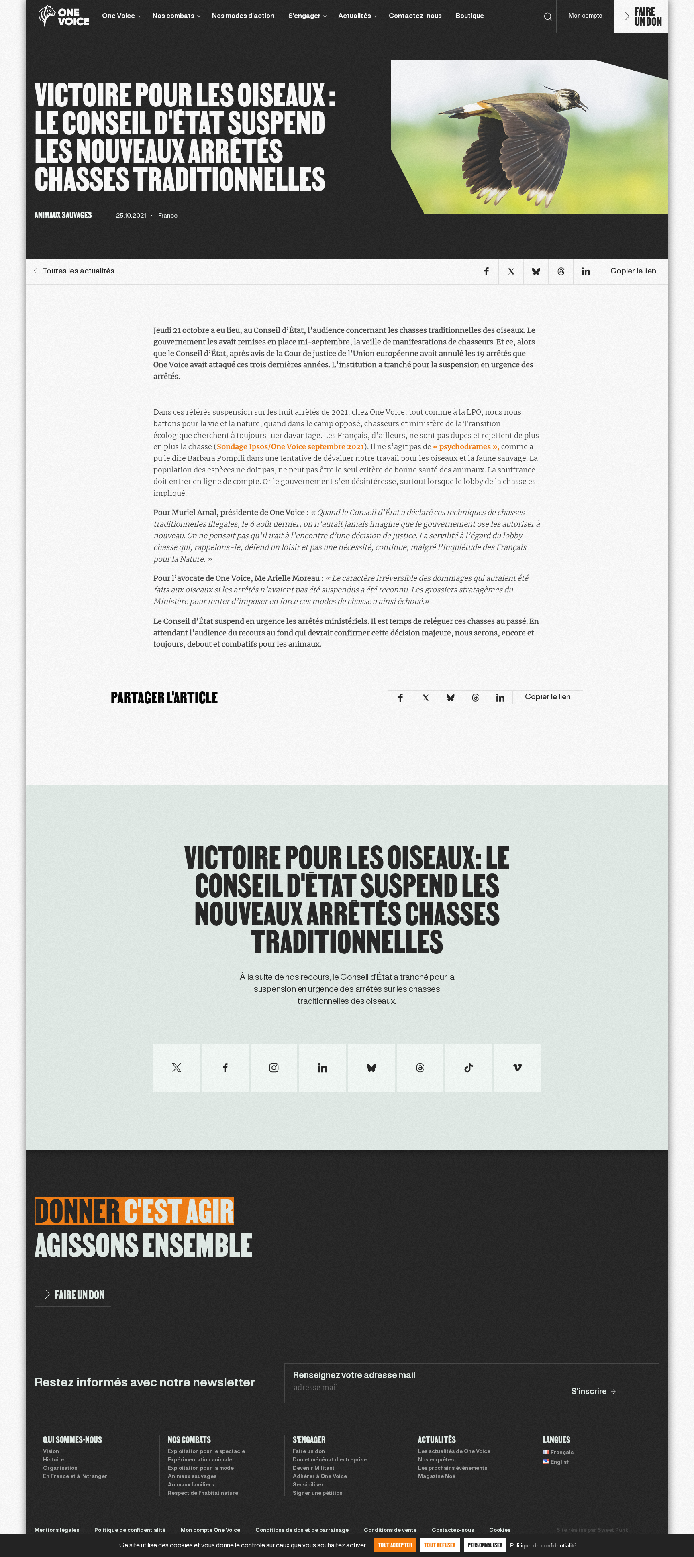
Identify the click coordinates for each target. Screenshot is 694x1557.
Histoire (53, 1460)
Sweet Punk (613, 1530)
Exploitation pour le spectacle (206, 1451)
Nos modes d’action (243, 16)
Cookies (499, 1530)
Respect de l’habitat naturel (204, 1493)
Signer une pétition (318, 1493)
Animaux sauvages (192, 1476)
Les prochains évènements (452, 1468)
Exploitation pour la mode (201, 1468)
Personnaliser (485, 1544)
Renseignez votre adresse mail (354, 1376)
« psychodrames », (466, 446)
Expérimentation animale (200, 1460)
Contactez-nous (415, 16)
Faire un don (309, 1451)
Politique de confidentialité (129, 1530)
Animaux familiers (191, 1485)
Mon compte (585, 16)
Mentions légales (57, 1530)
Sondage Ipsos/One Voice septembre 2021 (290, 446)
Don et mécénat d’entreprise (330, 1460)
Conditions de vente (390, 1530)
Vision (51, 1451)
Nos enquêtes (436, 1460)
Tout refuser (439, 1544)
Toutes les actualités (78, 271)
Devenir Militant (314, 1468)
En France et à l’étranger (75, 1476)
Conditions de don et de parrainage (302, 1530)
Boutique (470, 16)
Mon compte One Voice (210, 1530)
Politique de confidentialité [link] (543, 1545)
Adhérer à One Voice (320, 1476)
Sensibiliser (308, 1485)
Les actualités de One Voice (454, 1451)
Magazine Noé (436, 1476)
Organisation (60, 1468)
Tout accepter (395, 1544)
